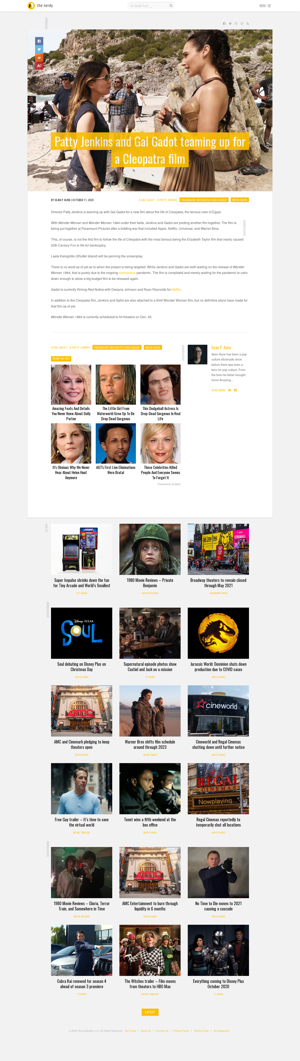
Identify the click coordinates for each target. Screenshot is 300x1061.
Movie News (239, 200)
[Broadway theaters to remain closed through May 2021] (218, 549)
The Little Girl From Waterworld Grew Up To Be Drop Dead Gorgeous (115, 413)
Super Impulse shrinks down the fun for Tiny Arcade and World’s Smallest (81, 582)
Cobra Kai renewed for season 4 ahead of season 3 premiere (81, 983)
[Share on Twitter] (39, 49)
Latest (150, 1012)
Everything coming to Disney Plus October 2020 (218, 983)
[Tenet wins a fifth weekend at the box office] (150, 788)
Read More (219, 390)
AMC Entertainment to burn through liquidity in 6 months (150, 906)
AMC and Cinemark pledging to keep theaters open (81, 744)
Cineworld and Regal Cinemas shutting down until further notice (218, 744)
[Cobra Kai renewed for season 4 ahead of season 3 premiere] (81, 950)
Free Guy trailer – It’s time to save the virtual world (82, 822)
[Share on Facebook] (39, 41)
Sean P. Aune (221, 347)
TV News (150, 677)
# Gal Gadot (146, 200)
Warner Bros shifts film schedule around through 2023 (150, 744)
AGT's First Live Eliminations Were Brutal (116, 469)
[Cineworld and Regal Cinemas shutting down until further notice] (218, 711)
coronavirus (127, 272)
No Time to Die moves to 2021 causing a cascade (218, 906)
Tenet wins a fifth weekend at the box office (150, 822)
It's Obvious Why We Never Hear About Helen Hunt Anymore (71, 472)
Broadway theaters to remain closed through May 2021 (218, 582)
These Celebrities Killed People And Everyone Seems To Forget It (160, 472)
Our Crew (130, 1030)
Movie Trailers (81, 832)
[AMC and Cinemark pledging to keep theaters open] (81, 711)
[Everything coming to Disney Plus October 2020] (218, 950)
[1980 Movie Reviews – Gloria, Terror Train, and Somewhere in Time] (81, 872)
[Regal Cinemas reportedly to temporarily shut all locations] (218, 788)
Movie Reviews (150, 593)
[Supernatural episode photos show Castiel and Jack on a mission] (150, 633)
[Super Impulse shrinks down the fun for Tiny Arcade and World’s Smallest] (81, 549)
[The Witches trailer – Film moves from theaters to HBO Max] (150, 950)
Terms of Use (201, 1030)
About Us (146, 1030)
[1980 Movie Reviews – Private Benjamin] (150, 549)
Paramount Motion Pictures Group (204, 200)
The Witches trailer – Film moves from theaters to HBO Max (150, 983)
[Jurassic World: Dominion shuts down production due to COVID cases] (218, 633)
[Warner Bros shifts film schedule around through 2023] (150, 711)
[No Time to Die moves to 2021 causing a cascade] (218, 872)
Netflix (176, 289)
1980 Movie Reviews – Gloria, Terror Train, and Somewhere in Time (82, 906)
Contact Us (162, 1030)
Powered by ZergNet (169, 484)
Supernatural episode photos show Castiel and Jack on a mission (150, 666)
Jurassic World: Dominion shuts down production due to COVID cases (218, 666)
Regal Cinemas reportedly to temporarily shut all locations (218, 822)
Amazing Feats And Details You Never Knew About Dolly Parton (71, 413)
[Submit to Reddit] (39, 57)
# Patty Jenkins (167, 200)
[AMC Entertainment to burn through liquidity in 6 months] (150, 872)
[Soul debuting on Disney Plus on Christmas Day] (81, 633)
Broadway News (218, 593)
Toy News (81, 593)
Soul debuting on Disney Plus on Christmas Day (81, 666)
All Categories (221, 1030)
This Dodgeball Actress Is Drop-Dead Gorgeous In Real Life (160, 413)
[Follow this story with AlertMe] (39, 66)
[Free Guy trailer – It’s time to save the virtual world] (81, 788)
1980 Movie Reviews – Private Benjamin (150, 582)
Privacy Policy (181, 1030)
